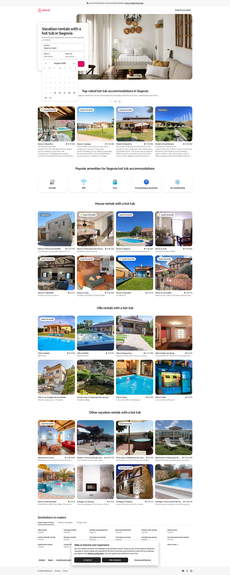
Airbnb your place (183, 10)
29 (74, 93)
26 (60, 93)
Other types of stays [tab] (46, 522)
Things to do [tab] (82, 522)
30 (46, 98)
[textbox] (52, 56)
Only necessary (115, 560)
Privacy (57, 571)
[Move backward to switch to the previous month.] (46, 63)
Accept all (88, 560)
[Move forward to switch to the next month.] (73, 63)
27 (65, 93)
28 (69, 93)
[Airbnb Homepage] (44, 10)
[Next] (119, 102)
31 (50, 98)
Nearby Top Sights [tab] (65, 522)
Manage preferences (142, 560)
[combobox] (63, 48)
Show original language (134, 3)
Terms (65, 571)
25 (55, 93)
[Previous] (111, 102)
